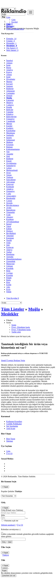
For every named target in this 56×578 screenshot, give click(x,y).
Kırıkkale (10, 187)
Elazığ (8, 161)
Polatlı (8, 278)
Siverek (9, 203)
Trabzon (9, 177)
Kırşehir (9, 275)
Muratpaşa (10, 133)
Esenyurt (10, 184)
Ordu (8, 243)
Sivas (8, 173)
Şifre (3, 515)
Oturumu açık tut (11, 520)
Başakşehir (10, 198)
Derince (9, 231)
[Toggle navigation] (31, 12)
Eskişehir (10, 100)
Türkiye (5, 555)
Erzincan (10, 247)
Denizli (9, 95)
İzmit (8, 77)
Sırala (13, 325)
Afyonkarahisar (12, 222)
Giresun (9, 266)
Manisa (9, 81)
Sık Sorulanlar (12, 426)
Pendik (9, 107)
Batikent (9, 159)
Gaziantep (10, 93)
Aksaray (9, 217)
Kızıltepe (10, 219)
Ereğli (8, 285)
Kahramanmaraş (13, 149)
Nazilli (9, 240)
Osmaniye (10, 191)
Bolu (8, 271)
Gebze (9, 168)
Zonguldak (10, 261)
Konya (9, 72)
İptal (9, 542)
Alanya (9, 250)
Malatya (9, 102)
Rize (8, 282)
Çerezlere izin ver (8, 576)
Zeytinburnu (11, 163)
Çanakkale (10, 121)
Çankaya (10, 105)
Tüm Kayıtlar (12, 298)
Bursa (8, 67)
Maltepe (9, 142)
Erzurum (9, 144)
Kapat (4, 571)
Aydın (8, 208)
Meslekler (9, 314)
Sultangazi (10, 140)
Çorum (9, 201)
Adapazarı (10, 91)
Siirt (8, 245)
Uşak (8, 215)
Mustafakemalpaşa (13, 259)
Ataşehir (9, 154)
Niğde (8, 292)
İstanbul (9, 60)
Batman (9, 147)
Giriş (13, 20)
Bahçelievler (11, 116)
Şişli (8, 156)
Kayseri (9, 84)
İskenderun (10, 210)
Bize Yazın (10, 439)
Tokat (8, 226)
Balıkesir (10, 88)
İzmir (8, 65)
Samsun (9, 86)
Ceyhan (9, 273)
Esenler (9, 126)
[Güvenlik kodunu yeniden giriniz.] (2, 532)
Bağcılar (9, 109)
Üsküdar (9, 112)
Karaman (10, 238)
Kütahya (9, 114)
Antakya (9, 189)
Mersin (9, 123)
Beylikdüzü (11, 233)
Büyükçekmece (12, 205)
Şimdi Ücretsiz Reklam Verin (13, 360)
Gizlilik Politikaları (14, 424)
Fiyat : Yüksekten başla (21, 330)
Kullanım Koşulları (14, 421)
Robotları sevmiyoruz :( (10, 529)
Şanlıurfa (10, 135)
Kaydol (14, 22)
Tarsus (9, 175)
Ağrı (8, 287)
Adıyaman (10, 182)
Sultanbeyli (10, 166)
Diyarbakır (10, 79)
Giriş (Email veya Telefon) (12, 510)
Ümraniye (10, 119)
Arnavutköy (11, 196)
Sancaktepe (11, 180)
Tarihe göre (16, 332)
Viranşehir (10, 212)
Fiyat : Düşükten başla (20, 327)
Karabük (9, 268)
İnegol (8, 224)
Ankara (9, 63)
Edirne (9, 229)
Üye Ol (9, 453)
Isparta (9, 137)
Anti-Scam (10, 428)
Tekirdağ (10, 236)
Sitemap (9, 441)
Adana (9, 74)
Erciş (8, 289)
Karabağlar (10, 130)
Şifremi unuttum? (8, 525)
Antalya (9, 70)
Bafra (8, 280)
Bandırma (10, 254)
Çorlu (8, 194)
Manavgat (10, 264)
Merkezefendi (12, 170)
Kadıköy (9, 128)
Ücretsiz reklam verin (15, 29)
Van (8, 152)
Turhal (9, 252)
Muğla (9, 98)
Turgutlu (9, 257)
